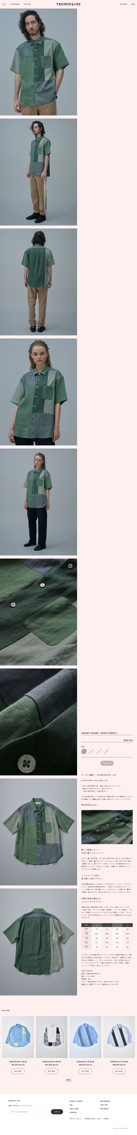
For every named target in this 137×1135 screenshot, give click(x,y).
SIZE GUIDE (74, 1109)
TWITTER (27, 4)
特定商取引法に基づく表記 (92, 1119)
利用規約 (106, 1119)
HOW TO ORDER (76, 1101)
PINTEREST (104, 1109)
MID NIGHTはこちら (89, 805)
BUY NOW (17, 1071)
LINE (83, 984)
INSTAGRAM (15, 4)
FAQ (71, 1105)
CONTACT (73, 1112)
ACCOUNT (123, 4)
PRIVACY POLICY (75, 1119)
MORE (68, 1080)
